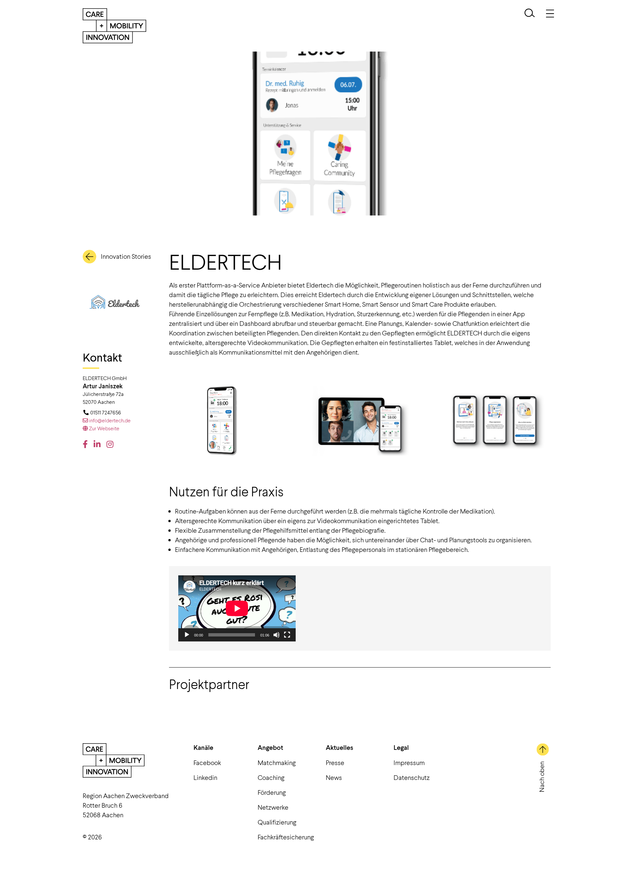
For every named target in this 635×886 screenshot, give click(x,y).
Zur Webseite (103, 428)
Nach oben (541, 776)
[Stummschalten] (276, 635)
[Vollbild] (287, 635)
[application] (237, 608)
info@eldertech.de (109, 420)
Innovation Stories (126, 256)
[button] (530, 14)
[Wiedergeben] (187, 635)
